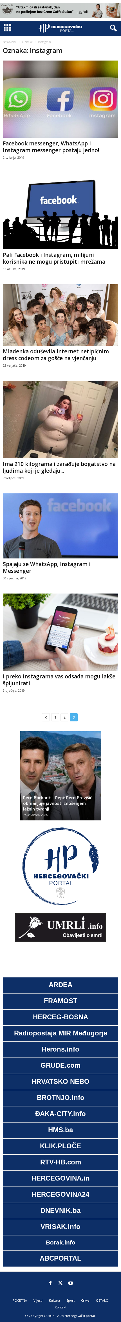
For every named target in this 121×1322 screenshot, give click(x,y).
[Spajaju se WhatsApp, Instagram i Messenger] (60, 525)
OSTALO (102, 1300)
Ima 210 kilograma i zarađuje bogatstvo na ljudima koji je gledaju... (59, 467)
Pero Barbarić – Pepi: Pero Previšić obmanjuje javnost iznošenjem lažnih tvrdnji (57, 803)
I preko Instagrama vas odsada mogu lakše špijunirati (59, 680)
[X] (60, 1283)
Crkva (85, 1300)
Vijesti (37, 1300)
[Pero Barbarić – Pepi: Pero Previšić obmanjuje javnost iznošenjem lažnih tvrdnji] (60, 778)
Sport (70, 1300)
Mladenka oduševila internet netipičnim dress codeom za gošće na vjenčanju (56, 355)
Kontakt (60, 1307)
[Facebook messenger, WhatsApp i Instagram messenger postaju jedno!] (60, 99)
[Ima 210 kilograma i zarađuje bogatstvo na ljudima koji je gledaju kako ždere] (60, 419)
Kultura (54, 1300)
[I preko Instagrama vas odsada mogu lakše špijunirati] (60, 632)
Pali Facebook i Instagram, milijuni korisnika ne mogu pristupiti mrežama (54, 258)
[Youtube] (70, 1283)
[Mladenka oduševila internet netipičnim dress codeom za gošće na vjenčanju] (60, 315)
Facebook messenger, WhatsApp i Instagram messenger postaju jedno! (51, 147)
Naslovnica (10, 42)
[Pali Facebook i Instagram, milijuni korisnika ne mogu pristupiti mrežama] (60, 211)
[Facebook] (50, 1283)
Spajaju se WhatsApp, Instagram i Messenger (47, 567)
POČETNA (20, 1300)
